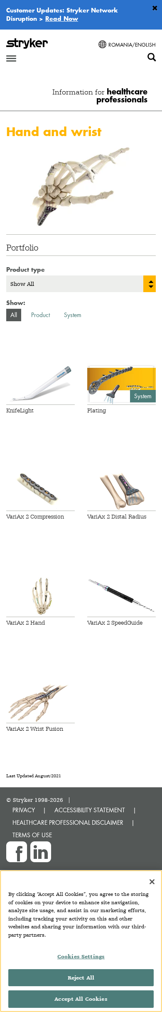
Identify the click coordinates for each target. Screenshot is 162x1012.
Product (40, 315)
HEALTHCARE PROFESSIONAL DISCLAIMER (67, 822)
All (13, 315)
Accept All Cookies (80, 999)
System (72, 315)
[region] (81, 941)
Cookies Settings (81, 956)
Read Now (61, 18)
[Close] (152, 882)
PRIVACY (23, 810)
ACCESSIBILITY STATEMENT (89, 810)
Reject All (81, 978)
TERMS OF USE (32, 835)
